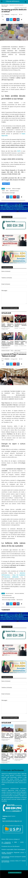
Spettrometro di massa (14, 190)
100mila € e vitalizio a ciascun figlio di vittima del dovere (21, 343)
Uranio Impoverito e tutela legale (8, 192)
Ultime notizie (4, 6)
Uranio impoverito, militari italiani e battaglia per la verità (7, 325)
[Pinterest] (14, 19)
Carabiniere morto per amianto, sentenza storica (21, 325)
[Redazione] (2, 14)
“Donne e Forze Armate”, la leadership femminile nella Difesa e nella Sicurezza (7, 343)
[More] (21, 19)
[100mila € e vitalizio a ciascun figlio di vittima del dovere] (21, 336)
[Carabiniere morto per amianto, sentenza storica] (21, 319)
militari (3, 190)
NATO (19, 151)
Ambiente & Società (5, 328)
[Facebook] (7, 19)
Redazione (7, 14)
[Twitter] (11, 19)
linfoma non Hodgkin (16, 188)
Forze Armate (8, 188)
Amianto (16, 328)
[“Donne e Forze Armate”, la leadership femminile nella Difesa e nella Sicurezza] (7, 336)
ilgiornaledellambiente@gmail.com (12, 821)
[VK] (18, 19)
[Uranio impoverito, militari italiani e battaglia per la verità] (7, 319)
